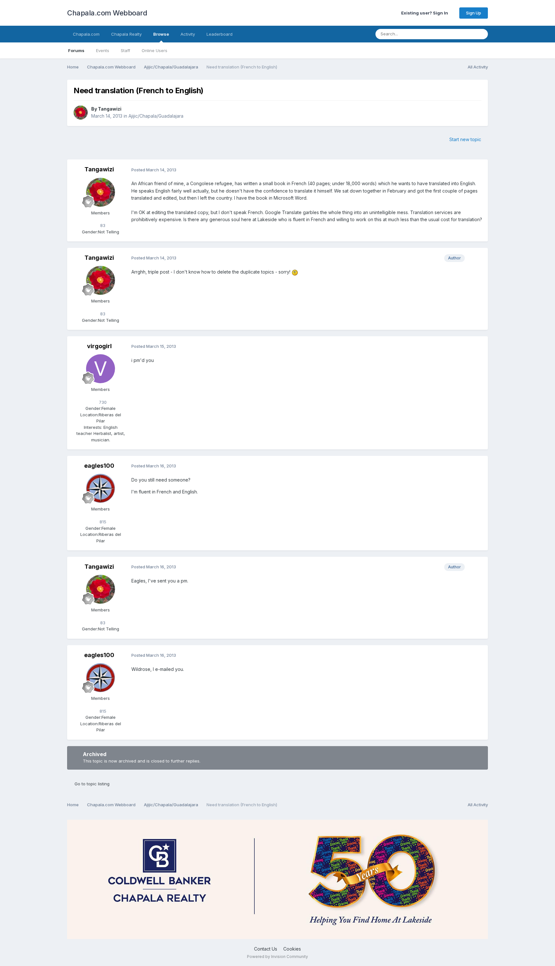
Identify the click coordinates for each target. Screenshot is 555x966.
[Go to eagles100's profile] (100, 488)
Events (102, 50)
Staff (125, 50)
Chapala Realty (126, 34)
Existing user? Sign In (425, 12)
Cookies (292, 949)
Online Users (154, 50)
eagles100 (99, 465)
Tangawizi (109, 109)
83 (102, 225)
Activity (188, 34)
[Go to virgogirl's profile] (100, 368)
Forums (76, 50)
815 (102, 521)
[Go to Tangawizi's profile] (81, 112)
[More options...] (476, 170)
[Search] (481, 34)
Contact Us (265, 949)
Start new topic (465, 139)
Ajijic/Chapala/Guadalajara (155, 116)
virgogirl (99, 346)
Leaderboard (220, 34)
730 (102, 402)
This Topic (455, 34)
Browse (161, 34)
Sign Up (473, 12)
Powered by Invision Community (277, 956)
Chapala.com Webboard (107, 13)
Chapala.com (86, 34)
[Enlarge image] (295, 272)
